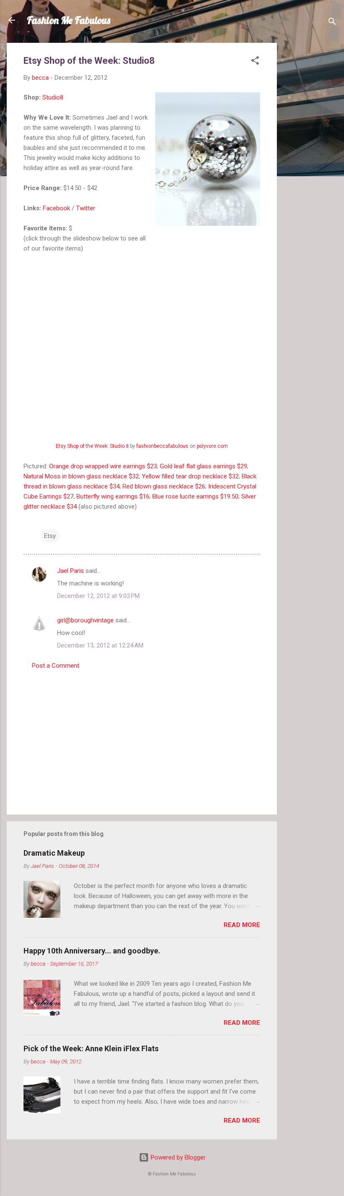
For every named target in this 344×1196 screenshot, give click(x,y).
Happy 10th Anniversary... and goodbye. (91, 950)
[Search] (332, 23)
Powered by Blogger (177, 1157)
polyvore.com (212, 446)
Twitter (85, 208)
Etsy (50, 536)
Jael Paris (70, 570)
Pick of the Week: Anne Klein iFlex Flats (91, 1048)
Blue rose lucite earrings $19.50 (195, 496)
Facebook (56, 208)
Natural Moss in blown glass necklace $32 (81, 476)
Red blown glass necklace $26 (163, 486)
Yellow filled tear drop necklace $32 (190, 476)
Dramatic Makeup (54, 853)
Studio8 (52, 97)
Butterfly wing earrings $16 (112, 496)
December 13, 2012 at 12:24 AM (100, 645)
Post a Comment (55, 665)
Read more (242, 925)
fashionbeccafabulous (162, 446)
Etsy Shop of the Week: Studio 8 (92, 446)
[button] (255, 61)
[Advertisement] (310, 169)
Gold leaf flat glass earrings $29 (203, 466)
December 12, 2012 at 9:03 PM (98, 596)
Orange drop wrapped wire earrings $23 (103, 466)
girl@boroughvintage (85, 620)
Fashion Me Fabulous (68, 20)
